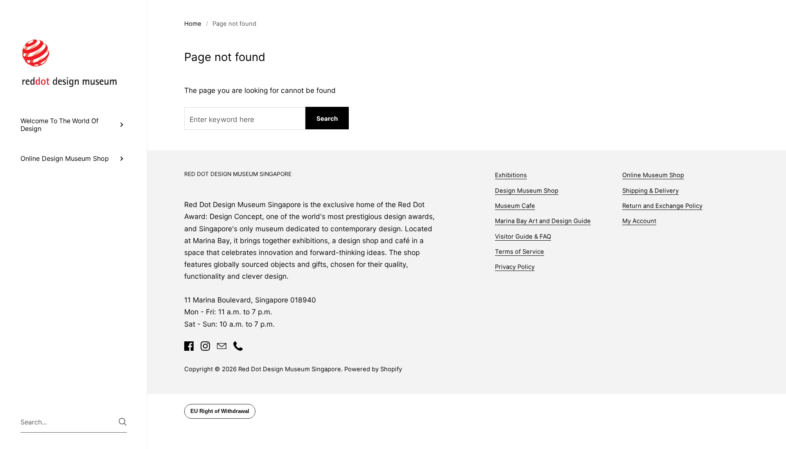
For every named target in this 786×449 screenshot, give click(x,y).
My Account (639, 221)
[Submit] (122, 421)
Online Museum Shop (653, 175)
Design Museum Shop (526, 190)
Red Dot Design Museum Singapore (289, 369)
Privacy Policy (515, 267)
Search (327, 118)
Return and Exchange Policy (662, 206)
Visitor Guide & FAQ (523, 236)
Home (192, 23)
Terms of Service (519, 251)
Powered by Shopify (373, 369)
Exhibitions (511, 175)
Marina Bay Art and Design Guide (543, 221)
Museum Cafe (515, 206)
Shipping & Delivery (650, 190)
